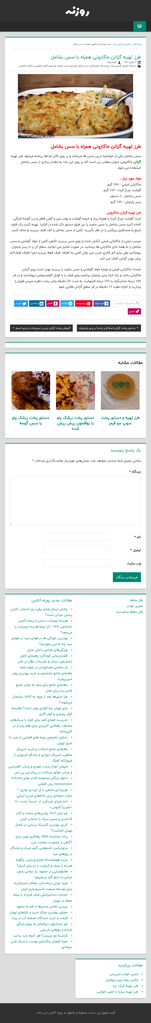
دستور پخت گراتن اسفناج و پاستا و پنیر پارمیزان (107, 329)
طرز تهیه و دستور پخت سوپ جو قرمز (120, 420)
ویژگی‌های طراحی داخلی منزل (47, 650)
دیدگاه (135, 472)
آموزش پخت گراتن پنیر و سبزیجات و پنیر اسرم (43, 329)
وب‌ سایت (134, 563)
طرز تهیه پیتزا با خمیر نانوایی (117, 991)
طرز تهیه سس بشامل (67, 65)
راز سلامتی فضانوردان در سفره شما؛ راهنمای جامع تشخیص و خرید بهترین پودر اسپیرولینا (42, 673)
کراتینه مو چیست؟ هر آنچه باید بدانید (40, 935)
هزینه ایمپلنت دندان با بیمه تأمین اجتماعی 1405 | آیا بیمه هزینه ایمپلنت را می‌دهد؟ (43, 627)
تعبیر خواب (134, 606)
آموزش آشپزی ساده (121, 44)
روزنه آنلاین (136, 44)
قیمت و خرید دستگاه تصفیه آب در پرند (40, 918)
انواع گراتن (94, 65)
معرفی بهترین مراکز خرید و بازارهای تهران (38, 912)
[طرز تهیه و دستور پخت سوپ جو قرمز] (120, 409)
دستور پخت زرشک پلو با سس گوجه (30, 420)
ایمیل (135, 550)
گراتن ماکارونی (25, 65)
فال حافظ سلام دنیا (129, 612)
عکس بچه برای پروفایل (122, 980)
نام (137, 537)
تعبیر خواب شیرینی (124, 974)
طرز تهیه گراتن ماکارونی (45, 65)
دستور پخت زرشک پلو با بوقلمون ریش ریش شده (75, 423)
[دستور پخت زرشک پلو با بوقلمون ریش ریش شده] (75, 409)
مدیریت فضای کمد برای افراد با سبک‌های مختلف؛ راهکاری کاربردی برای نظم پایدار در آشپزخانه (41, 726)
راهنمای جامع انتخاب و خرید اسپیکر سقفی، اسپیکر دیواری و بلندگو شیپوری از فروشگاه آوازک (43, 755)
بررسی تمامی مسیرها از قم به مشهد (42, 906)
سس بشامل (83, 65)
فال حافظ (136, 600)
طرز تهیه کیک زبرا (125, 986)
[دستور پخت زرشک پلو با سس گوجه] (30, 409)
